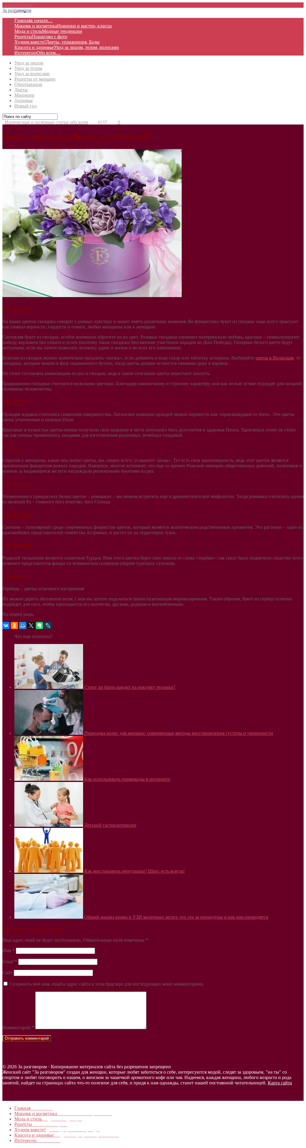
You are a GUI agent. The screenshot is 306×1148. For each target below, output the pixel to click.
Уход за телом (28, 68)
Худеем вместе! (57, 41)
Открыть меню (17, 4)
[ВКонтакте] (6, 625)
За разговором (16, 10)
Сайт (7, 972)
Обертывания (28, 84)
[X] (31, 625)
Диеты (21, 89)
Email (9, 961)
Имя (8, 950)
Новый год (25, 105)
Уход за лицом (28, 62)
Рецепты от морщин (35, 79)
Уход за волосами (32, 73)
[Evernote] (39, 625)
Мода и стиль (48, 31)
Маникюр (24, 95)
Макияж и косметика (63, 25)
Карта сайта (280, 1082)
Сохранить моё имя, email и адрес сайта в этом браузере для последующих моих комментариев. (107, 983)
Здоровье (23, 100)
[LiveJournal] (47, 625)
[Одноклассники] (14, 625)
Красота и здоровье (66, 47)
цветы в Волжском (274, 357)
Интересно (37, 52)
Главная (33, 20)
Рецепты (40, 36)
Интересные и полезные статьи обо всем (46, 122)
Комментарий (18, 1027)
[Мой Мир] (22, 625)
